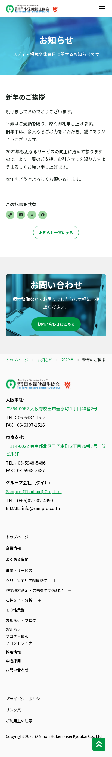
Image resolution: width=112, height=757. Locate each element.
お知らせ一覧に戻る (56, 232)
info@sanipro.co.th (41, 508)
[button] (100, 8)
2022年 (67, 359)
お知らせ (44, 359)
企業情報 (13, 548)
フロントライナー (21, 643)
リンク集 (13, 709)
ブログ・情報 (17, 636)
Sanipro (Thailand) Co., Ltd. (34, 491)
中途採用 (13, 660)
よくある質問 (17, 559)
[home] (32, 8)
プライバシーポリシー (25, 698)
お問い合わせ (17, 669)
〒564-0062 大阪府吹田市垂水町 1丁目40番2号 (51, 408)
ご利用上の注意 (19, 720)
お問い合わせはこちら (56, 324)
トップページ (17, 359)
